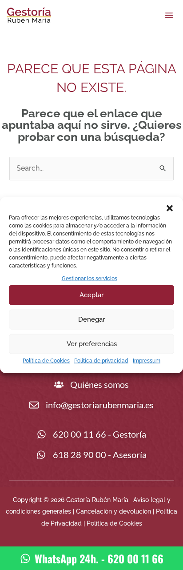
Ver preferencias (92, 344)
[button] (169, 207)
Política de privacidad (101, 361)
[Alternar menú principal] (169, 15)
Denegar (91, 319)
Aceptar (91, 295)
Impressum (146, 361)
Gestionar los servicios (89, 278)
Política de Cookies (46, 361)
